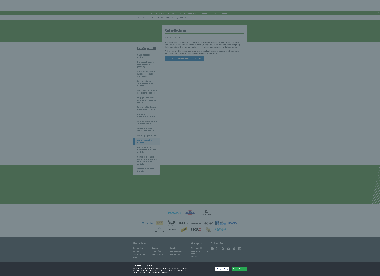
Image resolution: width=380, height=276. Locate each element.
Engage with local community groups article (146, 100)
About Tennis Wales (164, 18)
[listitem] (147, 223)
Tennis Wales (175, 254)
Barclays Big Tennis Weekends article (146, 108)
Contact (155, 248)
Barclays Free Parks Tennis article (147, 122)
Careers (136, 251)
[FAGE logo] (190, 212)
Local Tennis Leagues (195, 252)
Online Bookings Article (145, 141)
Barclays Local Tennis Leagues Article (145, 83)
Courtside (194, 256)
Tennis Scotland (176, 251)
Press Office (156, 251)
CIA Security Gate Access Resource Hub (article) (146, 73)
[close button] (377, 13)
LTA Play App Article (147, 135)
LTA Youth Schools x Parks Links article (147, 91)
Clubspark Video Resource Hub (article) (145, 64)
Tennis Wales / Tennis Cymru (147, 18)
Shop (135, 257)
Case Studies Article (143, 56)
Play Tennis (195, 248)
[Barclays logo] (174, 212)
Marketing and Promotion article (145, 129)
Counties (173, 248)
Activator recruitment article (146, 115)
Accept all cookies (239, 269)
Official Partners (139, 254)
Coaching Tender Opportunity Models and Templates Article (147, 160)
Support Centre (157, 254)
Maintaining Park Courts (145, 170)
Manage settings (222, 269)
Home (135, 18)
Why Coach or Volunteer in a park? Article (147, 149)
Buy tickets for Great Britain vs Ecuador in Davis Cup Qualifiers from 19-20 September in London (189, 13)
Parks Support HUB (177, 18)
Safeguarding (138, 248)
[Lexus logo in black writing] (205, 212)
